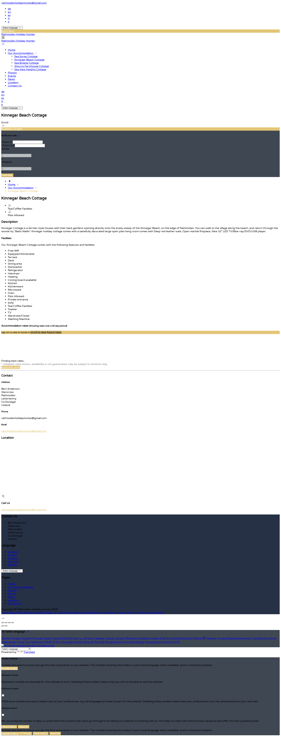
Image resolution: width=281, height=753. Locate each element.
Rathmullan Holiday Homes (18, 34)
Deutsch (13, 552)
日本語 (48, 642)
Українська (36, 642)
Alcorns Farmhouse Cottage (31, 66)
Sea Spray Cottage (26, 56)
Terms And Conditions (149, 612)
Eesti (76, 638)
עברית (253, 638)
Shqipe (140, 642)
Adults (5, 149)
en (9, 12)
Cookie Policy (126, 612)
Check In (6, 142)
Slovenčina (167, 642)
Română (110, 642)
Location (13, 82)
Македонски (133, 638)
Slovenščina (152, 642)
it (8, 21)
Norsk (272, 638)
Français (13, 561)
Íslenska (263, 638)
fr (9, 18)
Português (67, 642)
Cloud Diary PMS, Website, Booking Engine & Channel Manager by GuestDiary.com (52, 612)
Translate (29, 652)
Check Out (7, 145)
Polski (78, 642)
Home (11, 50)
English (12, 555)
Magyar (212, 638)
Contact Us (15, 85)
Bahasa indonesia (239, 638)
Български (173, 638)
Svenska (121, 642)
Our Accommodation (21, 53)
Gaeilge (99, 638)
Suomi (91, 638)
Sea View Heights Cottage (30, 69)
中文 (177, 642)
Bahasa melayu (150, 638)
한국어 (56, 642)
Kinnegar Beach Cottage (29, 59)
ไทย (27, 642)
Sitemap (111, 612)
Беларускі (186, 638)
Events (12, 76)
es (9, 15)
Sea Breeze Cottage (26, 63)
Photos (12, 72)
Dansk (57, 638)
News (11, 79)
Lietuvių (109, 638)
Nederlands (8, 642)
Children (6, 162)
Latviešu (120, 638)
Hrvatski (222, 638)
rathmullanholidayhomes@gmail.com (24, 3)
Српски (131, 642)
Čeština (197, 638)
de (9, 8)
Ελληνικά (67, 638)
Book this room (10, 367)
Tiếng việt (88, 642)
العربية (83, 638)
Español (13, 558)
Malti (163, 638)
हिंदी (204, 638)
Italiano (12, 565)
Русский (99, 642)
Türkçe (20, 642)
